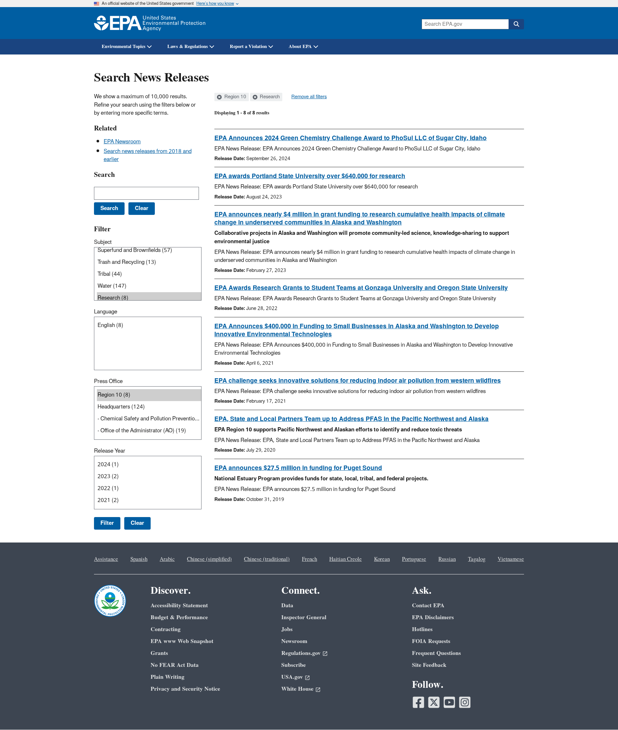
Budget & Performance (179, 617)
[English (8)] (149, 325)
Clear (137, 523)
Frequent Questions (436, 653)
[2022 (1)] (149, 489)
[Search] (516, 24)
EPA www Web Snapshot (182, 641)
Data (287, 605)
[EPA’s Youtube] (449, 702)
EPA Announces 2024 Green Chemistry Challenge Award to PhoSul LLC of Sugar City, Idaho (350, 138)
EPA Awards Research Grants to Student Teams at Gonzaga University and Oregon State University (361, 288)
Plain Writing (167, 677)
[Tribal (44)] (149, 274)
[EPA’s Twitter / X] (433, 702)
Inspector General (303, 617)
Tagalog (476, 559)
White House (297, 689)
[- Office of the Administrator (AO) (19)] (149, 431)
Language (105, 311)
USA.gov (292, 677)
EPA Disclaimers (433, 617)
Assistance (106, 559)
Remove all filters (309, 97)
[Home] (150, 23)
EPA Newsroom (122, 142)
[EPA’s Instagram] (464, 702)
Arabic (167, 559)
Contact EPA (428, 605)
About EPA (300, 47)
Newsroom (294, 641)
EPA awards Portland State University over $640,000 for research (309, 176)
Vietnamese (511, 559)
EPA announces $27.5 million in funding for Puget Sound (298, 468)
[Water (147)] (149, 286)
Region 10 (234, 97)
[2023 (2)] (149, 477)
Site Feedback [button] (429, 665)
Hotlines (422, 629)
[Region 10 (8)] (149, 395)
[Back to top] (600, 712)
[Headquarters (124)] (149, 407)
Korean (382, 559)
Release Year (109, 451)
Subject (103, 242)
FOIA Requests (431, 641)
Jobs (287, 629)
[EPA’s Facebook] (418, 702)
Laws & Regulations (187, 47)
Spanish (138, 559)
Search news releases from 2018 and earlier (148, 155)
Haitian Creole (345, 559)
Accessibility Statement (179, 605)
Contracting (166, 629)
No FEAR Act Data (175, 665)
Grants (159, 653)
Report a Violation (248, 47)
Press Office (108, 381)
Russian (447, 559)
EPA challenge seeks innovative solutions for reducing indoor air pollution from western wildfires (357, 380)
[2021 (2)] (149, 500)
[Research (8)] (149, 298)
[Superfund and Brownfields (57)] (149, 250)
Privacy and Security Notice (185, 689)
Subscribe (293, 665)
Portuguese (414, 559)
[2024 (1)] (149, 465)
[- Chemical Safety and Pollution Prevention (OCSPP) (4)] (149, 419)
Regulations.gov (301, 653)
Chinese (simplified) (209, 559)
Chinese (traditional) (267, 559)
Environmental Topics (123, 47)
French (309, 559)
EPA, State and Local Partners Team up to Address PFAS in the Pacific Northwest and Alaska (351, 419)
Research (269, 97)
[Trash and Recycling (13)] (149, 262)
